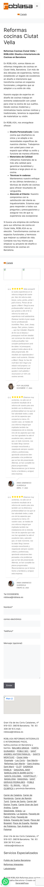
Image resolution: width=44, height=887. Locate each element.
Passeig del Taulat (20, 820)
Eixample (8, 760)
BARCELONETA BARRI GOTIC (18, 773)
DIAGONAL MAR (22, 770)
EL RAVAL (16, 785)
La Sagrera (22, 814)
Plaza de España (21, 823)
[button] (5, 881)
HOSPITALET (30, 776)
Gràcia (18, 811)
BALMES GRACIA (20, 748)
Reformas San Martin (14, 763)
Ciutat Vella (22, 757)
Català (23, 14)
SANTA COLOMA (13, 776)
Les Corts (20, 760)
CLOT (19, 766)
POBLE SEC (23, 751)
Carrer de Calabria (13, 795)
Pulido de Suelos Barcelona (17, 860)
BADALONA (10, 779)
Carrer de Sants (18, 801)
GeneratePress (22, 883)
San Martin (32, 760)
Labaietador (10, 868)
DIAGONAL (22, 779)
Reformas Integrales (13, 864)
